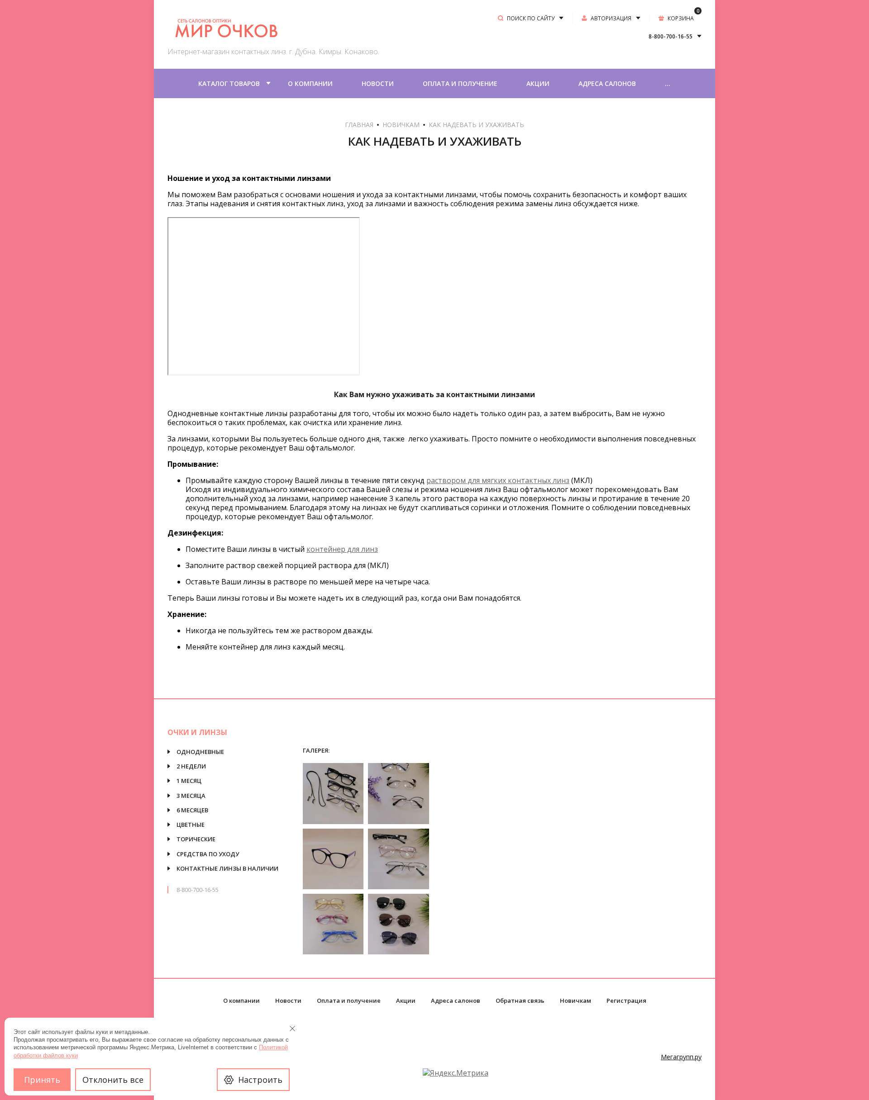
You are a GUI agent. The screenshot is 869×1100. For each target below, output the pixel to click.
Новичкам (401, 124)
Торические (196, 839)
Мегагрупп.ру (681, 1057)
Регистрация (626, 1000)
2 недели (191, 766)
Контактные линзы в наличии (227, 868)
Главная (359, 124)
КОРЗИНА (683, 17)
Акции (537, 83)
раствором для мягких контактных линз (497, 480)
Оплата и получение (460, 83)
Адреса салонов (607, 83)
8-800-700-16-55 (198, 890)
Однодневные (200, 751)
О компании (310, 83)
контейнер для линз (342, 549)
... (667, 83)
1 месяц (189, 780)
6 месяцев (192, 810)
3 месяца (191, 795)
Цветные (191, 824)
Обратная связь (520, 1000)
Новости (378, 83)
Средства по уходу (208, 854)
